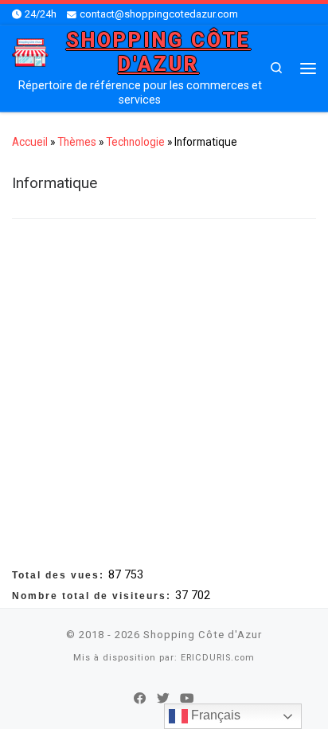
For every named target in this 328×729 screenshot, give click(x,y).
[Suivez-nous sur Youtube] (187, 698)
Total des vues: (60, 575)
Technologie (135, 141)
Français (214, 715)
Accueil (30, 141)
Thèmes (76, 141)
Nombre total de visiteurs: (93, 596)
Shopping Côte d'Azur (202, 635)
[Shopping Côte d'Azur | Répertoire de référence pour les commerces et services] (30, 51)
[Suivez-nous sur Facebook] (140, 698)
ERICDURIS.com (218, 658)
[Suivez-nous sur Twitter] (163, 698)
